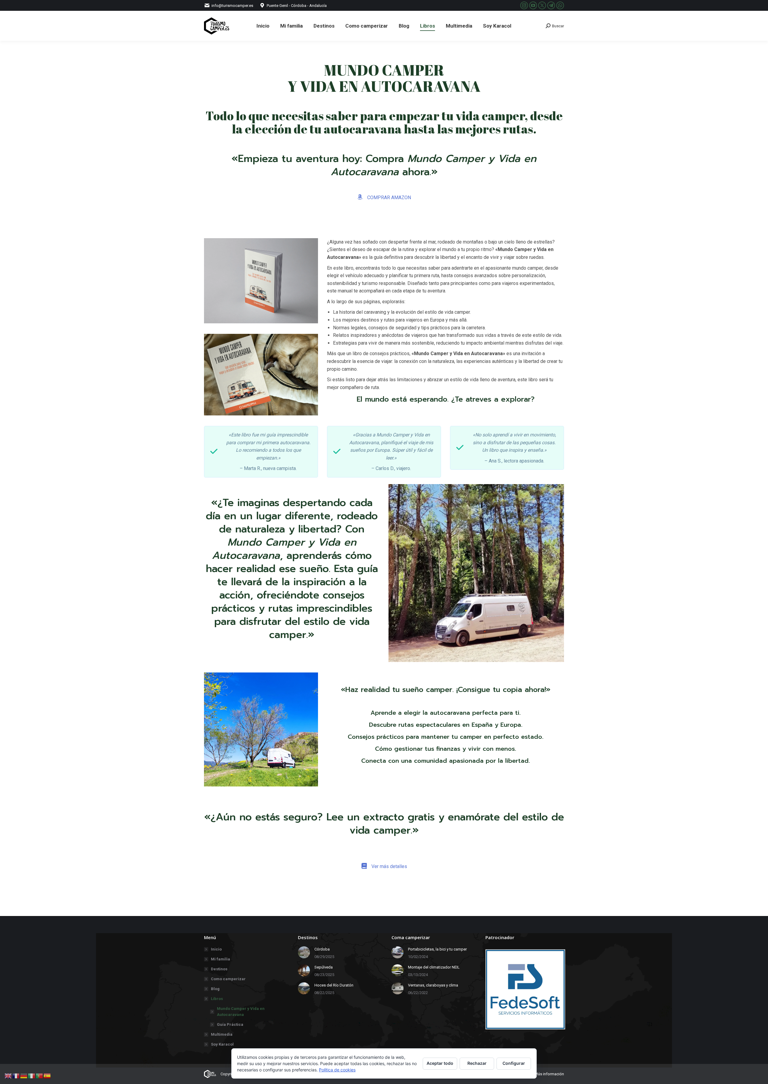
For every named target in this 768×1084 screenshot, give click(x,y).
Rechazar (477, 1063)
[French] (16, 1075)
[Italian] (32, 1075)
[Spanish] (47, 1075)
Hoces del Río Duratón (333, 985)
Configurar (513, 1063)
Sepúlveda (323, 967)
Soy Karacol (222, 1044)
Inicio (216, 949)
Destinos (219, 969)
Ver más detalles (388, 866)
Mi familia (220, 959)
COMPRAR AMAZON (388, 197)
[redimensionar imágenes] (304, 952)
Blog (215, 989)
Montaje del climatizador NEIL (434, 967)
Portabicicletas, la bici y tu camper (437, 949)
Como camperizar (228, 979)
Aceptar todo (440, 1063)
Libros (217, 998)
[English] (8, 1075)
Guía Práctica (230, 1024)
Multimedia (221, 1034)
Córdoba (322, 949)
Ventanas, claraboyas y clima (433, 985)
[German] (24, 1075)
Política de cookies (337, 1069)
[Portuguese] (40, 1075)
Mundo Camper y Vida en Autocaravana (241, 1011)
